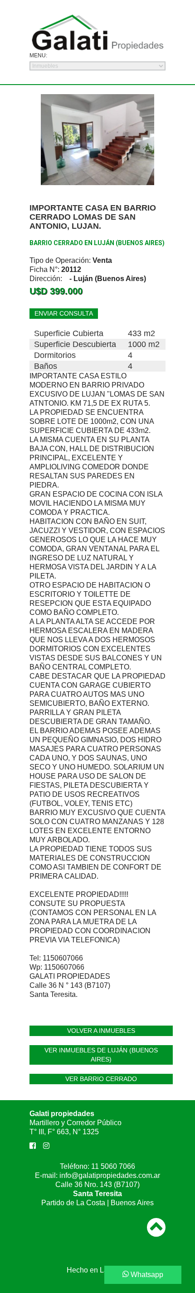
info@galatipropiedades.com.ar (109, 1175)
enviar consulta (63, 313)
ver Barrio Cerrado (101, 1078)
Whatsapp (146, 1274)
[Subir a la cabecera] (156, 1221)
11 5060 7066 (113, 1166)
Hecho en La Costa (98, 1270)
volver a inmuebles (101, 1030)
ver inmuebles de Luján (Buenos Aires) (101, 1054)
